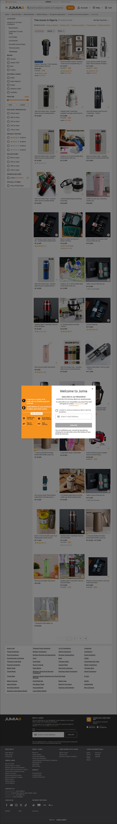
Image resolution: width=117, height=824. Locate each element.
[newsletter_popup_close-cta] (92, 388)
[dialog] (58, 412)
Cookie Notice (74, 405)
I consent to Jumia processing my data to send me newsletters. (75, 411)
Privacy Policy (79, 404)
